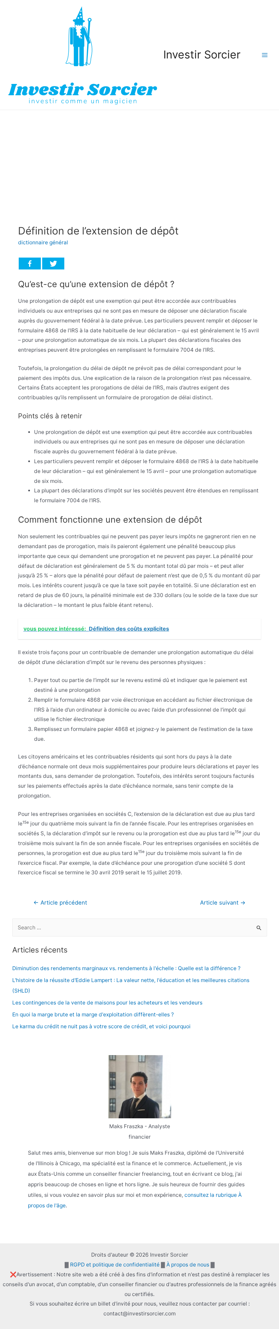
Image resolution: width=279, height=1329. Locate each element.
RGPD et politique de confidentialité (115, 1264)
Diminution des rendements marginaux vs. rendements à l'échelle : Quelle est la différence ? (126, 968)
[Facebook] (30, 263)
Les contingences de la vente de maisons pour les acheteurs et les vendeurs (107, 1002)
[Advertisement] (139, 161)
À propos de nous (187, 1264)
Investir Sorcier (202, 54)
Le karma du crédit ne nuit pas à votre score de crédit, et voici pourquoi (101, 1026)
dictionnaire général (43, 242)
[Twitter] (53, 263)
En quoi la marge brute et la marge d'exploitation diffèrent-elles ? (93, 1014)
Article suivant (223, 902)
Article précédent (60, 902)
